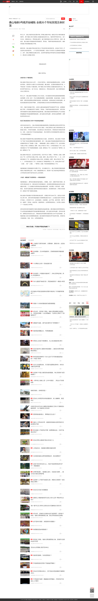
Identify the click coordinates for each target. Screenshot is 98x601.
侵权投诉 (75, 599)
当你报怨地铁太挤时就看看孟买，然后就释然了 (47, 456)
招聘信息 (48, 599)
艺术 (74, 303)
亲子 (70, 303)
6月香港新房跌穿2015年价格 (76, 48)
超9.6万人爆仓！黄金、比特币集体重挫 (78, 150)
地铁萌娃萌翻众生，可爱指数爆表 (43, 331)
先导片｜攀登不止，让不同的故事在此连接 (78, 328)
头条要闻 (71, 79)
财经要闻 (71, 130)
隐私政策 (55, 599)
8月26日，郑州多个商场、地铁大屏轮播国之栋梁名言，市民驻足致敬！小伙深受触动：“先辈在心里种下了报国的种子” (47, 313)
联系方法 (44, 599)
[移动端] (61, 1)
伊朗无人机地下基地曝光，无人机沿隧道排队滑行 (47, 341)
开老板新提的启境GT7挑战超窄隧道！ (44, 563)
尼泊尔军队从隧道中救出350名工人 (43, 440)
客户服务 (52, 599)
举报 (64, 28)
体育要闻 (71, 157)
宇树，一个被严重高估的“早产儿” (76, 147)
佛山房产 (71, 26)
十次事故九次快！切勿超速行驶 (42, 263)
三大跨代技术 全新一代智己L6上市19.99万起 (79, 267)
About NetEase (35, 599)
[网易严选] (70, 1)
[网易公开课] (65, 1)
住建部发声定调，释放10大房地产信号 (78, 39)
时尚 (83, 303)
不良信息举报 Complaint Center (64, 599)
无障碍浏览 (21, 1)
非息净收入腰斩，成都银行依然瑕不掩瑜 (78, 153)
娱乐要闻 (71, 191)
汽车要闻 (71, 250)
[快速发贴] (13, 36)
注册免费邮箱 (86, 1)
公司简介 (40, 599)
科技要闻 (71, 218)
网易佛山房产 (15, 18)
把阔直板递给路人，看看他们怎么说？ (44, 414)
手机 (79, 303)
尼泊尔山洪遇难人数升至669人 (40, 547)
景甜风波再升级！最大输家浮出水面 (77, 207)
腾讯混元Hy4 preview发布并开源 (76, 243)
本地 (87, 303)
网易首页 (13, 1)
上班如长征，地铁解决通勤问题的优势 (44, 448)
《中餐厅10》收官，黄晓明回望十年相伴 (78, 210)
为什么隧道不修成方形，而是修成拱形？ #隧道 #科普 (49, 281)
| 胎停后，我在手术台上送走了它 (78, 295)
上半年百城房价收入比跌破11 (76, 45)
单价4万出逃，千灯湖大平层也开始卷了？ (38, 226)
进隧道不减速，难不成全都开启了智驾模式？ (46, 323)
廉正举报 (72, 599)
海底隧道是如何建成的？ (40, 529)
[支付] (74, 1)
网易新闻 (74, 18)
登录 (81, 1)
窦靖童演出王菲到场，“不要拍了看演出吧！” (79, 204)
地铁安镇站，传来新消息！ (39, 390)
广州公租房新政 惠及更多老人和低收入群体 (79, 42)
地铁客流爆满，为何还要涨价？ (42, 555)
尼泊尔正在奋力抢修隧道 (40, 490)
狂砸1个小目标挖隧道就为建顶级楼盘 (44, 303)
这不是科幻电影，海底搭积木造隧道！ (44, 521)
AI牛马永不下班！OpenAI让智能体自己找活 (79, 240)
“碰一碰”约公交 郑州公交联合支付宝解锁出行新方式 (46, 505)
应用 (16, 1)
